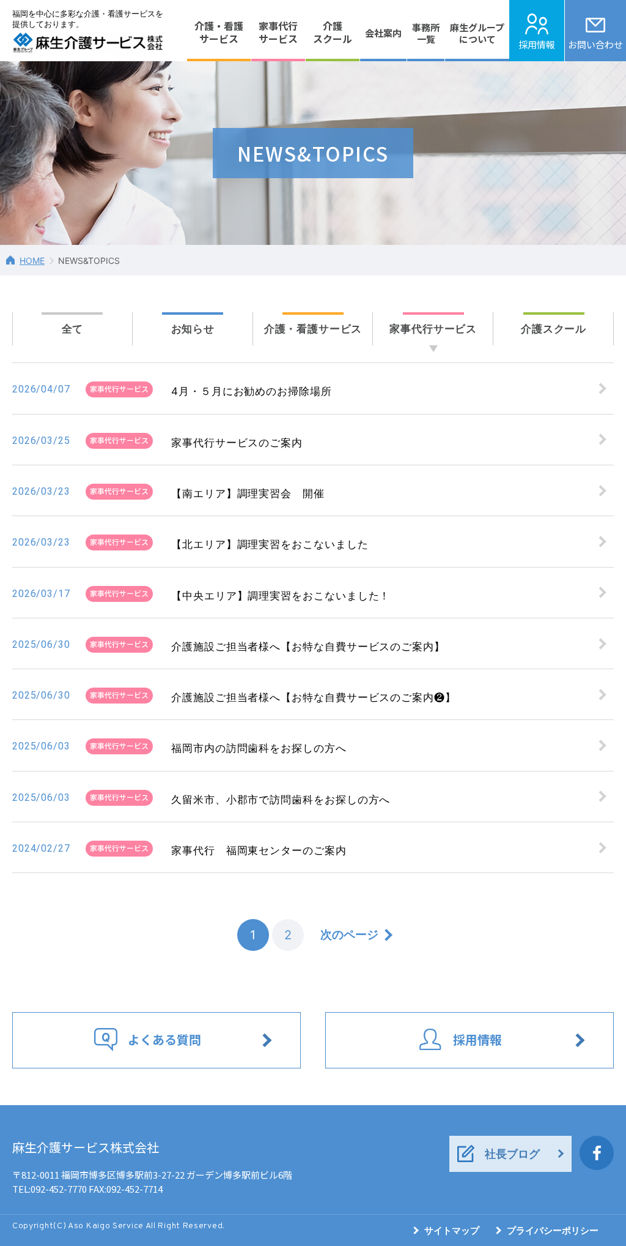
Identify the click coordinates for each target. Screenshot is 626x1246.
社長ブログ (512, 1153)
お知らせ (193, 329)
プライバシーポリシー (552, 1230)
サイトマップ (451, 1230)
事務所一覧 (426, 33)
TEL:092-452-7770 (49, 1188)
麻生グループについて (477, 33)
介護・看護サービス (218, 32)
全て (73, 329)
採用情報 (536, 44)
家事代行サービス (278, 32)
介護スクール (332, 32)
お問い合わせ (595, 44)
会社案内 (383, 32)
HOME (32, 260)
